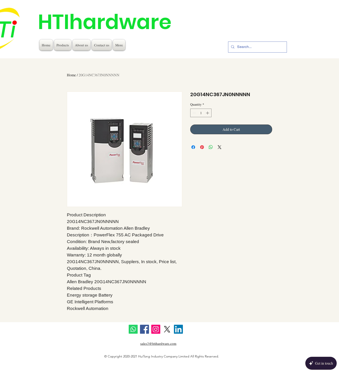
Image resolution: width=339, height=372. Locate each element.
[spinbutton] (201, 113)
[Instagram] (155, 329)
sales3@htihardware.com (158, 343)
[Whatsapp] (133, 329)
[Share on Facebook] (193, 147)
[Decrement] (194, 113)
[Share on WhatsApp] (211, 147)
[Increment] (208, 113)
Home (71, 74)
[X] (167, 329)
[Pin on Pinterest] (202, 147)
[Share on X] (219, 147)
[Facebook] (144, 329)
